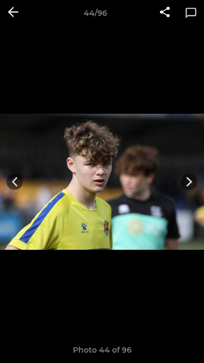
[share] (164, 13)
